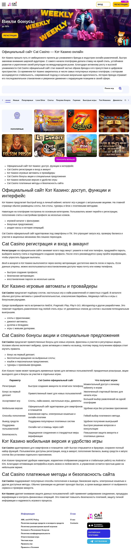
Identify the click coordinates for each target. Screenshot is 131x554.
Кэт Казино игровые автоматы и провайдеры (31, 173)
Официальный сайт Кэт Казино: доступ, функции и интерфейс (40, 166)
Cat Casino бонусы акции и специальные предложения (36, 176)
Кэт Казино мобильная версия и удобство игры (32, 180)
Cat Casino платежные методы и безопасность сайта (35, 183)
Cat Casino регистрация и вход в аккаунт (29, 169)
